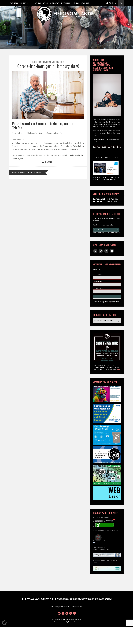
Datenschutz (76, 607)
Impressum (64, 607)
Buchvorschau (110, 173)
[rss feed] (112, 3)
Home (11, 3)
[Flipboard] (66, 613)
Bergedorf (37, 61)
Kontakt (54, 607)
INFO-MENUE (85, 3)
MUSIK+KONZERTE (56, 3)
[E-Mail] (59, 613)
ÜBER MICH (75, 3)
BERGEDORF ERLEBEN (21, 3)
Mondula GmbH (73, 622)
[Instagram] (110, 3)
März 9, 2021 (16, 172)
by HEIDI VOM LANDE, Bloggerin (31, 172)
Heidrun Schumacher (67, 619)
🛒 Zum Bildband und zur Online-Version (106, 177)
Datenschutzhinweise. (112, 303)
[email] (115, 3)
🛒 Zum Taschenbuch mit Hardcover (104, 179)
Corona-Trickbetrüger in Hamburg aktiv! (48, 66)
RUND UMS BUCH (35, 3)
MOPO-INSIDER (58, 61)
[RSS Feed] (63, 613)
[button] (4, 622)
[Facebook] (107, 3)
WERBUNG (66, 3)
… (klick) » (48, 161)
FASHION (45, 3)
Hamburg (47, 61)
